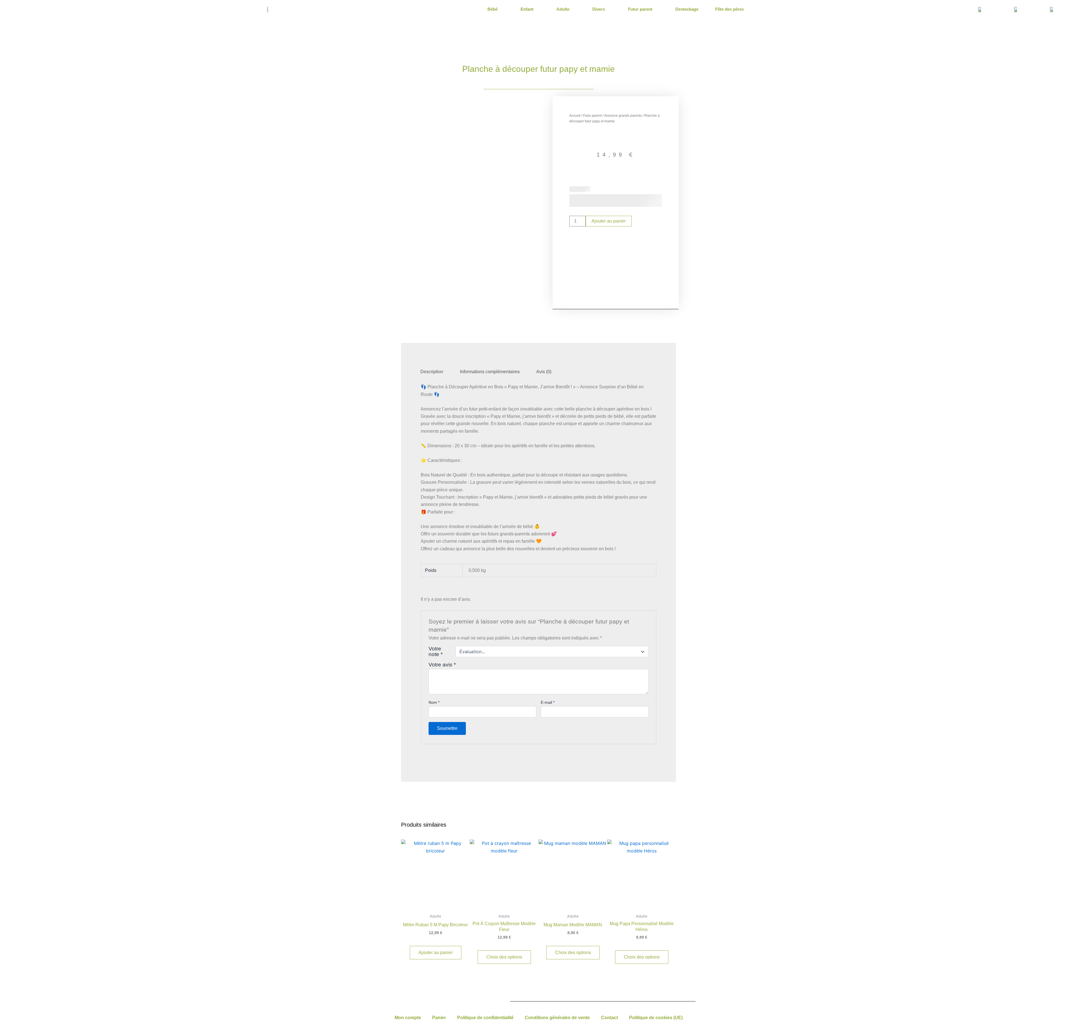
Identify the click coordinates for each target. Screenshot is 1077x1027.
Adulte (562, 9)
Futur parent (640, 9)
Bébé (492, 9)
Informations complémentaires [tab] (490, 371)
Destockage (686, 9)
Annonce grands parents (623, 116)
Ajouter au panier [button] (435, 952)
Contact (609, 1017)
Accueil (575, 116)
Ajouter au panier (609, 221)
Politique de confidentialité (485, 1017)
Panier (439, 1017)
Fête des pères (729, 9)
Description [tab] (431, 371)
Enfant (527, 9)
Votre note (436, 651)
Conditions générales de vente (557, 1017)
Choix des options (504, 957)
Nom (434, 702)
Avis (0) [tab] (543, 371)
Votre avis (442, 665)
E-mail (547, 702)
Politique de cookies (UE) (656, 1017)
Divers (598, 9)
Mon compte (408, 1017)
